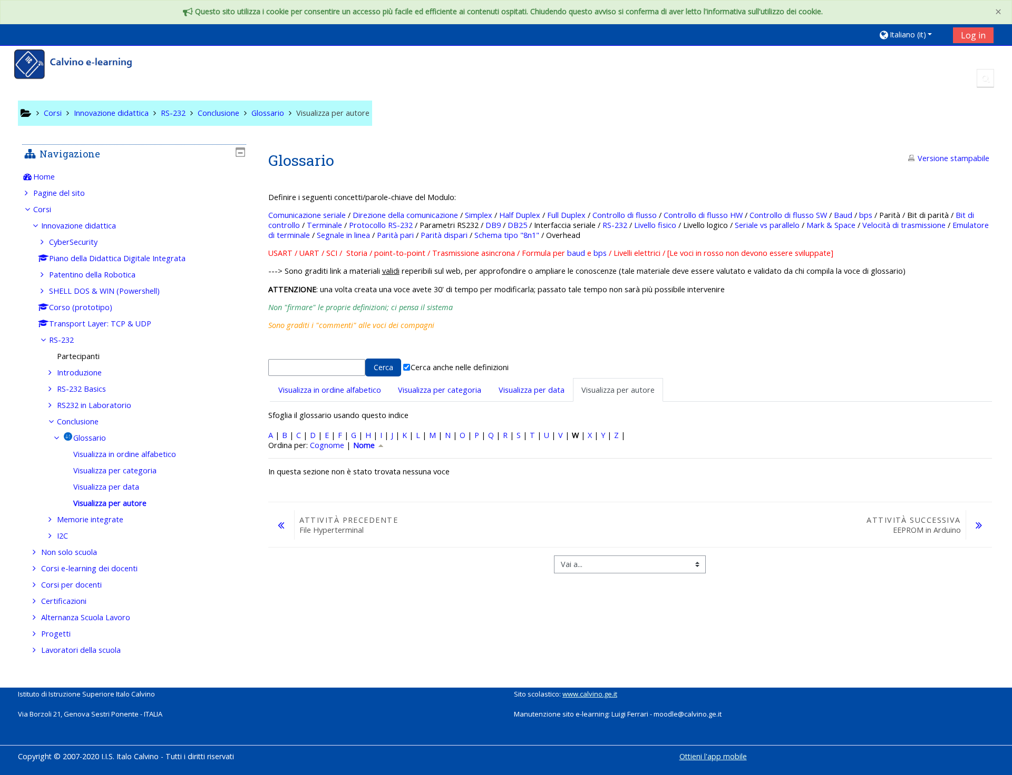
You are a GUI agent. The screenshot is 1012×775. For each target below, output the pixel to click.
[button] (912, 34)
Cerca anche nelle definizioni (460, 367)
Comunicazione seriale (307, 215)
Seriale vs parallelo (767, 225)
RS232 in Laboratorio (94, 405)
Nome (365, 445)
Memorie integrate (90, 519)
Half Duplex (519, 215)
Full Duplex (566, 215)
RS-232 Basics (81, 389)
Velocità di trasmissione (904, 225)
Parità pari (395, 235)
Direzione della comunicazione (405, 215)
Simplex (478, 215)
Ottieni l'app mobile (713, 756)
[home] (80, 66)
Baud (843, 215)
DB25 (517, 225)
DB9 (493, 225)
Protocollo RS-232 (381, 225)
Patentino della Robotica (92, 275)
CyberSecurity (73, 242)
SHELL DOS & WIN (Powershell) (104, 291)
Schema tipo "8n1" (506, 235)
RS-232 (614, 225)
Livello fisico (655, 225)
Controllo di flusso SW (788, 215)
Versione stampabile (953, 158)
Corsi (42, 209)
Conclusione (78, 421)
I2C (62, 536)
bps (865, 215)
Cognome (327, 445)
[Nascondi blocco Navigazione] (240, 152)
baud (576, 253)
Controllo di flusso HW (703, 215)
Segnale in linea (343, 235)
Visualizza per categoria (439, 390)
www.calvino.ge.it (589, 694)
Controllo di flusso (624, 215)
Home (44, 177)
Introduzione (79, 372)
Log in (973, 35)
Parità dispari (444, 235)
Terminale (324, 225)
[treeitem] (134, 177)
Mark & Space (830, 225)
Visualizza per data (532, 390)
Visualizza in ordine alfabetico (329, 390)
